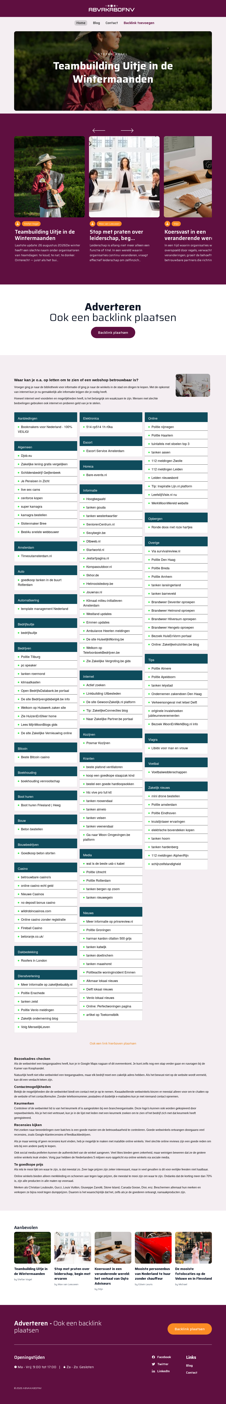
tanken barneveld (163, 593)
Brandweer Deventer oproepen (173, 601)
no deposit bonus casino (38, 902)
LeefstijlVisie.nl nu (164, 494)
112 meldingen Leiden (167, 469)
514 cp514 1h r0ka (99, 426)
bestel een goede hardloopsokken (110, 783)
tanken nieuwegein (99, 897)
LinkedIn (163, 1371)
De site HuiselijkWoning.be (105, 639)
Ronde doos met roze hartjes (171, 527)
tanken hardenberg (164, 846)
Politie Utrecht (96, 871)
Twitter (162, 1364)
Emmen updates (97, 622)
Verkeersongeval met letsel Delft (174, 702)
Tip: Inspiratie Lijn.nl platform (171, 486)
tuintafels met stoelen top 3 (170, 443)
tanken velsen (96, 817)
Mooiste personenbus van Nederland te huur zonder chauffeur (153, 1273)
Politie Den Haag (163, 559)
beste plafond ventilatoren (104, 766)
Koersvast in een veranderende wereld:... (194, 235)
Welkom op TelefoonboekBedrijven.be (101, 650)
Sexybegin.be (96, 532)
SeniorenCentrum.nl (100, 524)
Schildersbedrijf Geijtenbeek (41, 472)
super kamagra (31, 506)
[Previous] (98, 130)
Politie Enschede (33, 992)
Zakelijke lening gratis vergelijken (44, 464)
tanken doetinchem (99, 955)
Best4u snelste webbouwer (40, 531)
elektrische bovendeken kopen (172, 829)
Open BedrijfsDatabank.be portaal (45, 690)
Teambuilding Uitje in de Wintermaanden (113, 72)
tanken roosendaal (99, 800)
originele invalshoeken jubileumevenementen (165, 713)
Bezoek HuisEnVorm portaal (171, 635)
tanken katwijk (96, 946)
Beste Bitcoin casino (35, 757)
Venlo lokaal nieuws (100, 997)
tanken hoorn (160, 838)
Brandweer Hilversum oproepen (173, 618)
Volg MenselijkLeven (35, 1026)
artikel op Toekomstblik (102, 1014)
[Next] (127, 130)
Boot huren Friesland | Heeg (41, 805)
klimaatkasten (30, 682)
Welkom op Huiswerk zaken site (43, 707)
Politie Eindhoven (163, 813)
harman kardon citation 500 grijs (109, 938)
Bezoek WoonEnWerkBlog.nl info (174, 724)
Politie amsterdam (164, 804)
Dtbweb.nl (93, 541)
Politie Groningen (98, 929)
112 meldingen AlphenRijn (170, 855)
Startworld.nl (95, 549)
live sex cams (30, 489)
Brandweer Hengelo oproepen (172, 627)
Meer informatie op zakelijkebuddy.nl (46, 984)
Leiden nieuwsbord (164, 477)
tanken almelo (96, 809)
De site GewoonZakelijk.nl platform (110, 701)
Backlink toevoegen (139, 22)
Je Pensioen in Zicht (35, 481)
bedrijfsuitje (29, 632)
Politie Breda (160, 568)
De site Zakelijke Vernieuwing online (46, 733)
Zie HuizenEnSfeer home (38, 716)
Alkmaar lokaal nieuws (102, 980)
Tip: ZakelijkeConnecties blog (107, 710)
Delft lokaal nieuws (99, 989)
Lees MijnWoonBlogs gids (39, 724)
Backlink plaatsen (113, 332)
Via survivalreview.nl (165, 551)
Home (80, 22)
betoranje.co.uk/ (32, 936)
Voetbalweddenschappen (169, 772)
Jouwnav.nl (94, 592)
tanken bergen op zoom (103, 888)
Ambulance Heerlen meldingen (108, 630)
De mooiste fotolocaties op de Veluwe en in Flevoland (193, 1273)
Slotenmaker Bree (33, 523)
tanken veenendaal (99, 826)
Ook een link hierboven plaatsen (113, 1043)
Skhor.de (92, 575)
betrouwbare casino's (36, 877)
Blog (96, 22)
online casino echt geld (37, 885)
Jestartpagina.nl (97, 558)
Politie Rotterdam (98, 880)
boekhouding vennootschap (40, 781)
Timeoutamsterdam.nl (36, 555)
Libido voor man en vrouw (169, 748)
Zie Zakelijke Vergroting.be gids (108, 660)
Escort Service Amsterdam (105, 450)
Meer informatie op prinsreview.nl (109, 921)
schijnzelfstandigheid (166, 863)
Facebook (164, 1357)
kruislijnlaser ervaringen (168, 821)
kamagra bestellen (34, 514)
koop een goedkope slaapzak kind (110, 775)
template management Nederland (44, 608)
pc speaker (29, 665)
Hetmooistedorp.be (99, 583)
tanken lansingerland (166, 585)
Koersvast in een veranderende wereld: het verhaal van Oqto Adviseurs (112, 1276)
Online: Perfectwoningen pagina (108, 1006)
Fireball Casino (31, 927)
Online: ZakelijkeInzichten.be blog (175, 644)
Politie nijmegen (162, 426)
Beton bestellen (32, 829)
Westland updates (99, 613)
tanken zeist (29, 1001)
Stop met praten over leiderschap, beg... (116, 235)
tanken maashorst (99, 963)
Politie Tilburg (30, 656)
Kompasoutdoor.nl (99, 566)
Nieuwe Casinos (32, 894)
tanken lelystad (162, 685)
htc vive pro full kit (99, 792)
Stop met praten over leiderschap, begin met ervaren (72, 1273)
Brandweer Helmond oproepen (173, 610)
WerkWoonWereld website (169, 503)
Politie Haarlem (162, 435)
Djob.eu (26, 455)
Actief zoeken (95, 684)
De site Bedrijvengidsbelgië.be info (45, 699)
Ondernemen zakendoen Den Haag (176, 693)
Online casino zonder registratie (43, 919)
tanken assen (160, 452)
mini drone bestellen (165, 796)
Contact (112, 22)
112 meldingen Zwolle (166, 460)
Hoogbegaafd (95, 498)
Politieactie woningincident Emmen (110, 972)
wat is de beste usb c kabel (105, 863)
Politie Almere (161, 668)
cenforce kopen (32, 497)
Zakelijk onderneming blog (39, 1018)
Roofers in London (34, 960)
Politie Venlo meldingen (37, 1009)
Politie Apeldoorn (163, 676)
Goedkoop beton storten (38, 853)
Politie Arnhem (161, 576)
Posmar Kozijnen (98, 742)
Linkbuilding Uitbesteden (103, 693)
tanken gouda (96, 507)
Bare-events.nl (96, 474)
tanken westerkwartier (101, 515)
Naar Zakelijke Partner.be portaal (109, 718)
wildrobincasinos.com (36, 911)
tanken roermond (33, 673)
